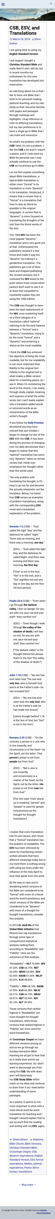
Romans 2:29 (16, 737)
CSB (34, 1151)
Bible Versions (33, 1143)
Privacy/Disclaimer (44, 1213)
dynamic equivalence (21, 1155)
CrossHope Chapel (20, 1151)
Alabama (38, 1139)
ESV (32, 1159)
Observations (20, 1139)
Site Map (43, 1210)
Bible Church (16, 1143)
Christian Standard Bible (23, 1147)
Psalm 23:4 (15, 600)
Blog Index (27, 1184)
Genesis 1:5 (16, 526)
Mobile (28, 1163)
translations (25, 1171)
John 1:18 (15, 675)
